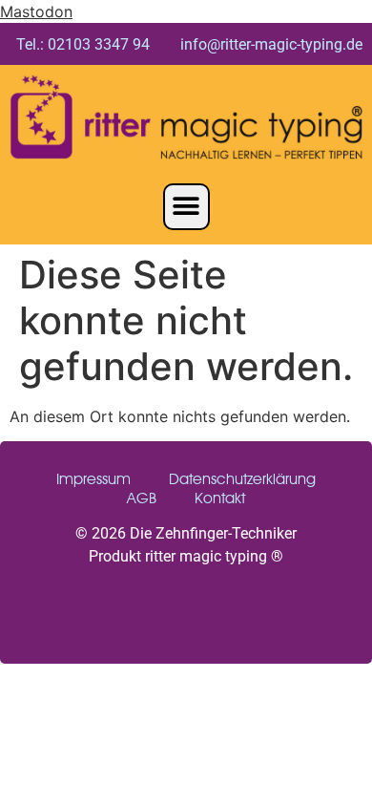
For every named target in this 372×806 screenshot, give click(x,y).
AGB (141, 498)
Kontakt (220, 498)
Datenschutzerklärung (242, 479)
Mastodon (36, 11)
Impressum (93, 479)
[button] (186, 206)
